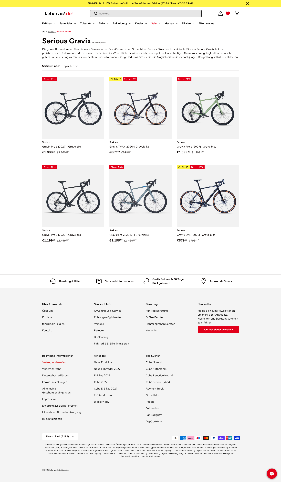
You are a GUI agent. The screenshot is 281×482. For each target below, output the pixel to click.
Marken (169, 23)
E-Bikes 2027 (102, 375)
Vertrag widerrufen (53, 362)
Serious (51, 31)
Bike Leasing (207, 23)
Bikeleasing (101, 337)
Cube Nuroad (154, 362)
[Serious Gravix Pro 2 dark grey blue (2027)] (140, 196)
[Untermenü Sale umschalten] (159, 23)
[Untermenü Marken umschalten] (177, 23)
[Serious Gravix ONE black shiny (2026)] (208, 196)
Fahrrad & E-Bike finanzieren (111, 343)
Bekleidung (120, 23)
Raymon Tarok (155, 388)
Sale (154, 23)
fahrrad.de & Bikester (58, 470)
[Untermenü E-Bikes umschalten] (54, 23)
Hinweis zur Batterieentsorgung (61, 412)
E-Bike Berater (155, 317)
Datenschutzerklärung (55, 375)
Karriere (47, 317)
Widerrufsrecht (51, 368)
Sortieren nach (51, 66)
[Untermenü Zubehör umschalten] (94, 23)
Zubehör (85, 23)
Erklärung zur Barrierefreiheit (59, 405)
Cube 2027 (101, 382)
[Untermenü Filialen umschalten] (193, 23)
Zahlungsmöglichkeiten (108, 317)
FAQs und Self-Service (107, 310)
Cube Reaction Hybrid (159, 375)
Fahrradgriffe (154, 414)
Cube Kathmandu (156, 368)
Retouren (99, 330)
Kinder (139, 23)
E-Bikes (47, 23)
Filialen (186, 23)
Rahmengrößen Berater (160, 323)
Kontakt (47, 330)
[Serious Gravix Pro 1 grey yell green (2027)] (208, 108)
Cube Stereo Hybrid (158, 382)
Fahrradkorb (153, 408)
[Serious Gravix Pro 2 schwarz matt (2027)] (73, 196)
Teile (102, 23)
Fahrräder (66, 23)
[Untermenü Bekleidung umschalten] (130, 23)
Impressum (49, 399)
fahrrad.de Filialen (53, 323)
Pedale (150, 401)
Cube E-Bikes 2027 (105, 388)
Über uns (47, 310)
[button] (227, 13)
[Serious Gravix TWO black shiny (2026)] (140, 108)
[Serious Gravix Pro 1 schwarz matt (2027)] (73, 108)
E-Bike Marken (103, 395)
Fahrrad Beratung (157, 310)
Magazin (151, 330)
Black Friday (101, 401)
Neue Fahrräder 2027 (107, 368)
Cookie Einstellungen (54, 382)
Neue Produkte (103, 362)
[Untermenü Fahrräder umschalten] (75, 23)
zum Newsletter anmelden (218, 329)
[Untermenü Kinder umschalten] (146, 23)
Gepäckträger (154, 421)
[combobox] (146, 13)
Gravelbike (152, 395)
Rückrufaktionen (52, 418)
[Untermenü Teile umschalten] (108, 23)
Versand (99, 323)
